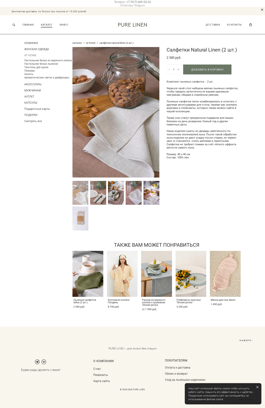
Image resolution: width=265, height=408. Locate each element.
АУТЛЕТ (29, 96)
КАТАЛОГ (46, 24)
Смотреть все (33, 121)
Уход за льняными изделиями (185, 380)
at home (90, 43)
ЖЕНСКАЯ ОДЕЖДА (36, 49)
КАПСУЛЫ (30, 102)
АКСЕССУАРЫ (32, 84)
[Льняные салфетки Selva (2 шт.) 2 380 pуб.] (87, 274)
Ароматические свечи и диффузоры (46, 77)
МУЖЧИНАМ (32, 90)
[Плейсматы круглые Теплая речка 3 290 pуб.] (191, 274)
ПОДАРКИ (30, 115)
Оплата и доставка (177, 367)
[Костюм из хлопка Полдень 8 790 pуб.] (122, 274)
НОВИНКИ (31, 43)
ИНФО (64, 24)
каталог (77, 43)
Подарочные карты (37, 108)
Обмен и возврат (176, 374)
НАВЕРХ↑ (246, 340)
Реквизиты (100, 375)
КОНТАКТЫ (234, 24)
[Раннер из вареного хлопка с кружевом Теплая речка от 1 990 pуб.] (156, 274)
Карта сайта (101, 381)
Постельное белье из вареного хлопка (48, 60)
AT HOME (30, 55)
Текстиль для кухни (36, 67)
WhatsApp (126, 5)
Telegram (139, 5)
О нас (97, 369)
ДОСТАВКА (213, 24)
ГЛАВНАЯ (28, 24)
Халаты (28, 74)
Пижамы (29, 70)
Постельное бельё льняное (41, 63)
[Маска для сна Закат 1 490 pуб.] (225, 274)
